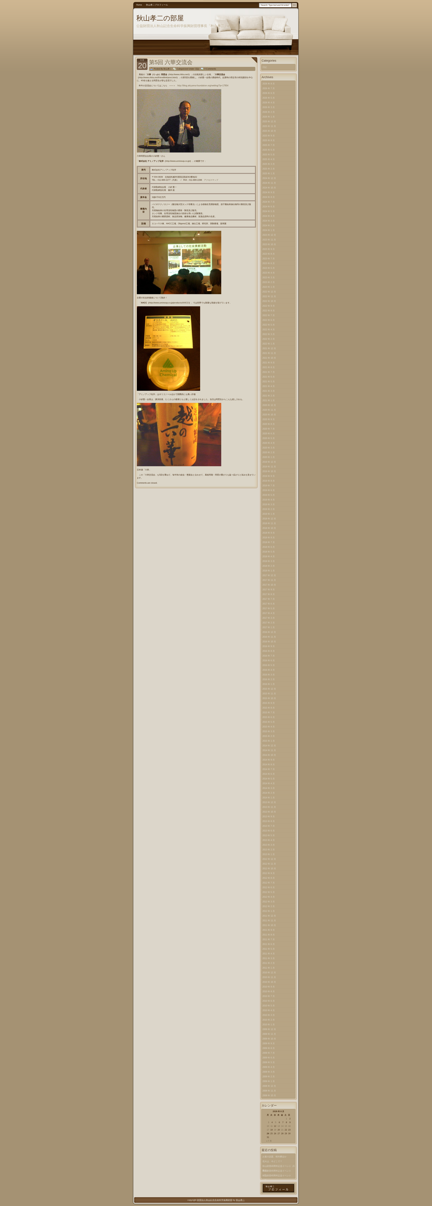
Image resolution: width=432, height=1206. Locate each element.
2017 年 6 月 (268, 603)
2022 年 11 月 (269, 296)
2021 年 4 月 (268, 386)
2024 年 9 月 (268, 192)
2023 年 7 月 (268, 258)
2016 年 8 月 (268, 651)
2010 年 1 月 (268, 1024)
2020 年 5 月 (268, 438)
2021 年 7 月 (268, 372)
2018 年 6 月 (268, 547)
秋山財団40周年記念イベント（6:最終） (278, 1167)
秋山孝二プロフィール (157, 5)
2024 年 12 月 (269, 178)
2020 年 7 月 (268, 429)
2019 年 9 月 (268, 476)
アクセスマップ (211, 180)
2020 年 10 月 (269, 414)
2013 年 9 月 (268, 816)
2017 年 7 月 (268, 599)
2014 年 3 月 (268, 788)
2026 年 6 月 (268, 93)
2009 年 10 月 (269, 1038)
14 (282, 1126)
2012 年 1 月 (268, 911)
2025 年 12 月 (269, 121)
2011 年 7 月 (268, 939)
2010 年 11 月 (269, 977)
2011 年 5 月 (268, 949)
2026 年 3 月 (268, 107)
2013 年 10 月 (269, 812)
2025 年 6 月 (268, 150)
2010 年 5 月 (268, 1005)
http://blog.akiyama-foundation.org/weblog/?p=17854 (202, 85)
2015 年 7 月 (268, 712)
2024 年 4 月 (268, 216)
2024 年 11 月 (269, 183)
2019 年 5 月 (268, 495)
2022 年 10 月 (269, 301)
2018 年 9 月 (268, 533)
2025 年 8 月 (268, 140)
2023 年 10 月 (269, 244)
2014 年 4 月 (268, 783)
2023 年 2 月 (268, 282)
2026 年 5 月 (268, 98)
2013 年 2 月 (268, 849)
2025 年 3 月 (268, 164)
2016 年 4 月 (268, 670)
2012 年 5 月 (268, 892)
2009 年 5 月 (268, 1062)
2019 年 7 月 (268, 485)
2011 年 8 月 (268, 934)
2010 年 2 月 (268, 1020)
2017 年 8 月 (268, 594)
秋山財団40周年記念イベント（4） (276, 1176)
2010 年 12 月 (269, 972)
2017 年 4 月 (268, 613)
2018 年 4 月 (268, 556)
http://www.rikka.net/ (179, 74)
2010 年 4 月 (268, 1010)
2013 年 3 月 (268, 845)
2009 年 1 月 (268, 1081)
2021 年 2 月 (268, 395)
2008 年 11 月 (269, 1090)
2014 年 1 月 (268, 797)
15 (286, 1126)
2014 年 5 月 (268, 778)
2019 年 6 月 (268, 490)
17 (268, 1130)
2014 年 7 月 (268, 769)
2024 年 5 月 (268, 211)
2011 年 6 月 (268, 944)
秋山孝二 (240, 1200)
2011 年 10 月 (269, 925)
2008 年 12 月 (269, 1086)
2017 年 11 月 (269, 580)
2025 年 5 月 (268, 154)
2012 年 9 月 (268, 873)
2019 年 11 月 (269, 466)
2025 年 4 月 (268, 159)
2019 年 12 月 (269, 462)
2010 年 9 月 (268, 986)
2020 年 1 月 (268, 457)
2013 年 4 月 (268, 840)
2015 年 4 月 (268, 726)
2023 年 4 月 (268, 273)
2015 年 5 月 (268, 722)
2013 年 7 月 (268, 826)
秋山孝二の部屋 (160, 18)
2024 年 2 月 (268, 225)
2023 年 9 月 (268, 249)
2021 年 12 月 (269, 348)
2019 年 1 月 (268, 514)
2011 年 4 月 (268, 953)
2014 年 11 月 (269, 750)
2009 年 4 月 (268, 1067)
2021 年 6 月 (268, 377)
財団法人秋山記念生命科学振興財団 (214, 1200)
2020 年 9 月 (268, 419)
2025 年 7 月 (268, 145)
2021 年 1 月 (268, 400)
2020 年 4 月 (268, 443)
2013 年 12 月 (269, 802)
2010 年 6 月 (268, 1001)
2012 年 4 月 (268, 897)
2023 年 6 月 (268, 263)
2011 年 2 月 (268, 963)
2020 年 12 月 (269, 405)
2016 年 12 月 (269, 632)
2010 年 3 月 (268, 1015)
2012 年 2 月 (268, 906)
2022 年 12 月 (269, 291)
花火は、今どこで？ (272, 1161)
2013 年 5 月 (268, 835)
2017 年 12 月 (269, 575)
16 (289, 1126)
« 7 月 (269, 1141)
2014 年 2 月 (268, 793)
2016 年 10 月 (269, 641)
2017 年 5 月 (268, 608)
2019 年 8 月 (268, 481)
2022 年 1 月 (268, 343)
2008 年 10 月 (269, 1095)
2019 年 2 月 (268, 509)
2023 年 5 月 (268, 268)
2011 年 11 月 (269, 920)
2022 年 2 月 (268, 339)
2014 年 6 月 (268, 774)
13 (279, 1126)
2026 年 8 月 (268, 83)
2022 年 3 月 (268, 334)
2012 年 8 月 (268, 878)
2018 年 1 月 (268, 570)
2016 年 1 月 (268, 684)
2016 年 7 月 (268, 656)
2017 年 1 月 (268, 627)
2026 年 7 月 (268, 88)
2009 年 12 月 (269, 1029)
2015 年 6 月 (268, 717)
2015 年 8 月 (268, 708)
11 (272, 1126)
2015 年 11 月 (269, 693)
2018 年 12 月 (269, 518)
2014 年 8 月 (268, 764)
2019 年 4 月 (268, 499)
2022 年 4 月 (268, 329)
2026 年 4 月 (268, 102)
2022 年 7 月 (268, 315)
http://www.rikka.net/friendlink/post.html (158, 77)
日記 (197, 69)
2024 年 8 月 (268, 197)
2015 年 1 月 (268, 741)
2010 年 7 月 (268, 996)
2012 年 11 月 (269, 864)
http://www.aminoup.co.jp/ (178, 161)
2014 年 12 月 (269, 745)
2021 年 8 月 (268, 367)
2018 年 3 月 (268, 561)
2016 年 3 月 (268, 674)
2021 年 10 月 (269, 358)
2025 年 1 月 (268, 173)
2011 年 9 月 (268, 930)
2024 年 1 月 (268, 230)
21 (282, 1130)
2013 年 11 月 (269, 807)
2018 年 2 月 (268, 566)
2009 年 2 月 (268, 1076)
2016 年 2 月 (268, 679)
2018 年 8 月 (268, 537)
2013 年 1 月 (268, 854)
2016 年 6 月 (268, 660)
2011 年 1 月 (268, 968)
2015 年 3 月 (268, 731)
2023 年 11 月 (269, 239)
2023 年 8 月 (268, 254)
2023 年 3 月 (268, 277)
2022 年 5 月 (268, 325)
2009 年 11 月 (269, 1034)
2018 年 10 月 (269, 528)
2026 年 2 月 (268, 112)
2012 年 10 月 (269, 868)
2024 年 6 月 (268, 206)
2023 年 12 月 (269, 235)
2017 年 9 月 (268, 589)
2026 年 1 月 (268, 117)
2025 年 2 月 (268, 169)
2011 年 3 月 (268, 958)
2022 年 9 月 (268, 306)
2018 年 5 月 (268, 551)
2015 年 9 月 (268, 703)
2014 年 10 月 (269, 755)
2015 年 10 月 (269, 698)
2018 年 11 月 (269, 523)
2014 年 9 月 (268, 760)
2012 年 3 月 (268, 901)
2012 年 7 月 (268, 882)
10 (268, 1126)
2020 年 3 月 (268, 447)
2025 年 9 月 (268, 135)
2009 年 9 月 (268, 1043)
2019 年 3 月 (268, 504)
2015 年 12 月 (269, 689)
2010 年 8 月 (268, 991)
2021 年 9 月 (268, 362)
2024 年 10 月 (269, 187)
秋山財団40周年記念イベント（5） (276, 1171)
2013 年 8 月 (268, 821)
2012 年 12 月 (269, 859)
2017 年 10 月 (269, 585)
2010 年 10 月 (269, 982)
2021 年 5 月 (268, 381)
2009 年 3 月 (268, 1072)
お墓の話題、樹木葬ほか (274, 1156)
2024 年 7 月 (268, 202)
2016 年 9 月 (268, 646)
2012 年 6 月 (268, 887)
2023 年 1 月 (268, 287)
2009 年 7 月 (268, 1053)
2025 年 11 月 (269, 126)
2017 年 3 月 (268, 618)
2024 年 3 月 (268, 221)
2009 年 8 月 (268, 1048)
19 (275, 1130)
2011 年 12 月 (269, 916)
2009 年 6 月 (268, 1057)
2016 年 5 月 (268, 665)
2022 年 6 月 (268, 320)
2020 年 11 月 (269, 410)
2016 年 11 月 (269, 637)
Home (139, 5)
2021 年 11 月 (269, 353)
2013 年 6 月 (268, 830)
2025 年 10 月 (269, 131)
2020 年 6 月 (268, 433)
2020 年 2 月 (268, 452)
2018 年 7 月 (268, 542)
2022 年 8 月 (268, 310)
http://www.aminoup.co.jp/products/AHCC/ (169, 303)
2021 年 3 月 (268, 391)
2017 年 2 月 (268, 622)
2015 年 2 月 (268, 736)
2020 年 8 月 (268, 424)
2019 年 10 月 (269, 471)
